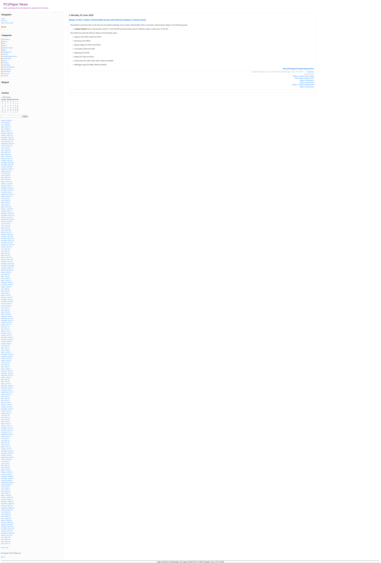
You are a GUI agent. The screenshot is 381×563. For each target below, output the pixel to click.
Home (3, 18)
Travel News (6, 71)
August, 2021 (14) (6, 247)
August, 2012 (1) (6, 413)
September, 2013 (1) (7, 392)
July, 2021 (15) (5, 249)
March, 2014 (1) (6, 383)
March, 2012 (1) (6, 423)
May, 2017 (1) (5, 327)
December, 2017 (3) (7, 318)
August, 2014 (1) (6, 377)
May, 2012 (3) (5, 419)
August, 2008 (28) (6, 510)
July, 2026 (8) (5, 122)
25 (8, 110)
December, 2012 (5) (7, 409)
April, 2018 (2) (5, 312)
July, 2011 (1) (5, 438)
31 (15, 101)
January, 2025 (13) (7, 160)
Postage (5, 54)
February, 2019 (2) (6, 297)
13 (13, 106)
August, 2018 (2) (6, 306)
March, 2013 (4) (6, 402)
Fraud (4, 45)
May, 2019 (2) (5, 291)
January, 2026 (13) (7, 135)
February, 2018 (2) (6, 316)
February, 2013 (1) (6, 404)
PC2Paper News (15, 4)
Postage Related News (10, 56)
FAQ (4, 43)
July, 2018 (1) (5, 308)
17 (5, 108)
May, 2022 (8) (5, 228)
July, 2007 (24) (5, 537)
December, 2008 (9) (7, 501)
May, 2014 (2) (5, 379)
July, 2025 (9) (5, 148)
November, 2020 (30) (7, 266)
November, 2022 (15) (7, 215)
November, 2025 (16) (7, 139)
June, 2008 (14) (6, 514)
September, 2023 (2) (7, 194)
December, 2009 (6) (7, 476)
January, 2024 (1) (6, 186)
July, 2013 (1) (5, 396)
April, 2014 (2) (5, 381)
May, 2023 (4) (5, 202)
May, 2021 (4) (5, 253)
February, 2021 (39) (7, 259)
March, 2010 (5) (6, 470)
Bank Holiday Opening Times (304, 78)
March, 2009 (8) (6, 495)
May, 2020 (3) (5, 276)
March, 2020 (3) (6, 280)
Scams (5, 60)
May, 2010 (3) (5, 466)
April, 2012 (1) (5, 421)
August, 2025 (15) (6, 146)
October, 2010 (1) (6, 455)
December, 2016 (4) (7, 337)
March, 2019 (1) (6, 295)
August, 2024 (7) (6, 171)
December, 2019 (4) (7, 282)
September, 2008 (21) (7, 508)
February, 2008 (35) (7, 522)
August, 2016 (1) (6, 343)
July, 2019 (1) (5, 289)
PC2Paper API (7, 52)
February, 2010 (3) (6, 472)
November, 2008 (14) (7, 503)
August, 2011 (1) (6, 436)
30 (13, 101)
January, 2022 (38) (7, 236)
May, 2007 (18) (5, 541)
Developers (6, 39)
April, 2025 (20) (6, 154)
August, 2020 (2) (6, 272)
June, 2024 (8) (5, 175)
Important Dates (8, 48)
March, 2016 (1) (6, 352)
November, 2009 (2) (7, 478)
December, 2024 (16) (7, 162)
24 (5, 110)
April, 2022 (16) (6, 230)
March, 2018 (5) (6, 314)
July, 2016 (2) (5, 346)
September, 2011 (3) (7, 434)
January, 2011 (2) (6, 449)
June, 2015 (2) (5, 362)
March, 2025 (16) (6, 156)
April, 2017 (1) (5, 329)
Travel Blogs (6, 65)
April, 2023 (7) (5, 205)
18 (7, 108)
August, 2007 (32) (6, 535)
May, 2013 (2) (5, 398)
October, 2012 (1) (6, 411)
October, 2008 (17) (7, 505)
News (4, 50)
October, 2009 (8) (6, 480)
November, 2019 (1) (7, 285)
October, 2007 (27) (7, 531)
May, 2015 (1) (5, 364)
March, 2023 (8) (6, 207)
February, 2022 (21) (7, 234)
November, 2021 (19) (7, 240)
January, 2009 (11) (6, 499)
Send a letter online (7, 23)
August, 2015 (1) (6, 360)
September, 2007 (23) (7, 533)
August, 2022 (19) (6, 221)
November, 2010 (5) (7, 453)
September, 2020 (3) (7, 270)
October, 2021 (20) (7, 242)
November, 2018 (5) (7, 301)
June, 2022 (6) (5, 226)
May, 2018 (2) (5, 310)
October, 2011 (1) (6, 432)
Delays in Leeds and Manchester (303, 84)
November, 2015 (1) (7, 356)
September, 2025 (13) (7, 143)
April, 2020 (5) (5, 278)
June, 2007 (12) (6, 539)
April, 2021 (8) (5, 255)
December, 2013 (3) (7, 386)
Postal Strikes (7, 58)
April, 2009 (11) (6, 493)
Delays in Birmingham (307, 80)
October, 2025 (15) (7, 141)
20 (13, 108)
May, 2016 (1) (5, 348)
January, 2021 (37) (7, 261)
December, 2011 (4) (7, 428)
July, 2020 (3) (5, 274)
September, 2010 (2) (7, 457)
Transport (6, 62)
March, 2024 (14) (6, 181)
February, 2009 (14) (7, 497)
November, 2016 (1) (7, 339)
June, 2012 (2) (5, 417)
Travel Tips (6, 73)
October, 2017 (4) (6, 322)
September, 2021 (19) (7, 244)
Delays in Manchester (307, 82)
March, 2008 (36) (6, 520)
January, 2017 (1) (6, 335)
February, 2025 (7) (7, 158)
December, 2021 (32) (7, 238)
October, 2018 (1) (6, 303)
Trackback (310, 72)
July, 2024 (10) (5, 173)
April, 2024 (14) (6, 179)
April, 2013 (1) (5, 400)
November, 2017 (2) (7, 320)
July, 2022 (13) (5, 223)
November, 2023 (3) (7, 190)
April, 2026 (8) (5, 129)
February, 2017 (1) (6, 333)
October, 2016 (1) (6, 341)
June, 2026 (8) (5, 125)
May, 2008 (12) (5, 516)
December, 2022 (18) (7, 213)
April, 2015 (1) (5, 367)
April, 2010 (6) (5, 468)
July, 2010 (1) (5, 461)
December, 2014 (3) (7, 373)
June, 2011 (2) (5, 440)
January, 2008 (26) (7, 524)
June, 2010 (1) (5, 463)
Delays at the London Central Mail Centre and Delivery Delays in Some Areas (107, 20)
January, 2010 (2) (6, 474)
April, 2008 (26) (6, 518)
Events (5, 41)
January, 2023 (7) (6, 211)
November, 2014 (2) (7, 375)
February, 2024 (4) (7, 183)
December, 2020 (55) (7, 263)
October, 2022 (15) (7, 217)
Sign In (3, 557)
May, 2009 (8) (5, 491)
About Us (4, 20)
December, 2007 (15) (7, 527)
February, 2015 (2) (6, 371)
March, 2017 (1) (6, 331)
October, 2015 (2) (6, 358)
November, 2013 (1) (7, 388)
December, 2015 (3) (7, 354)
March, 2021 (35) (6, 257)
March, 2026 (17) (6, 131)
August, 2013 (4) (6, 394)
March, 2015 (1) (6, 369)
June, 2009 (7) (5, 489)
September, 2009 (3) (7, 482)
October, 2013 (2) (6, 390)
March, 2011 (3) (6, 447)
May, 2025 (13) (5, 152)
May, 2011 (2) (5, 442)
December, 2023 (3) (7, 188)
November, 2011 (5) (7, 430)
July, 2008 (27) (5, 512)
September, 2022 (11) (7, 219)
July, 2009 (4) (5, 487)
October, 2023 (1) (6, 192)
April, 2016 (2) (5, 350)
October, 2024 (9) (6, 167)
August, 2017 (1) (6, 324)
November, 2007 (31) (7, 529)
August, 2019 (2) (6, 287)
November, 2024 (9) (7, 165)
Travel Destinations (9, 67)
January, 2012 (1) (6, 425)
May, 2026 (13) (5, 127)
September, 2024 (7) (7, 169)
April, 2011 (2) (5, 444)
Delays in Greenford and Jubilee (303, 76)
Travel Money (7, 69)
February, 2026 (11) (7, 133)
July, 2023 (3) (5, 198)
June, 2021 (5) (5, 251)
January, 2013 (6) (6, 407)
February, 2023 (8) (7, 209)
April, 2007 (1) (5, 543)
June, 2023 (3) (5, 200)
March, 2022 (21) (6, 232)
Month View (4, 547)
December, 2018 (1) (7, 299)
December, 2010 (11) (7, 451)
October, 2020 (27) (7, 268)
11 (7, 106)
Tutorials (5, 75)
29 (10, 101)
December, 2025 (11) (7, 137)
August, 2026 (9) (6, 120)
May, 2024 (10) (5, 177)
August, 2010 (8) (6, 459)
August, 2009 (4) (6, 485)
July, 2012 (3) (5, 415)
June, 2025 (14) (6, 150)
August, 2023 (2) (6, 196)
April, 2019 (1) (5, 293)
